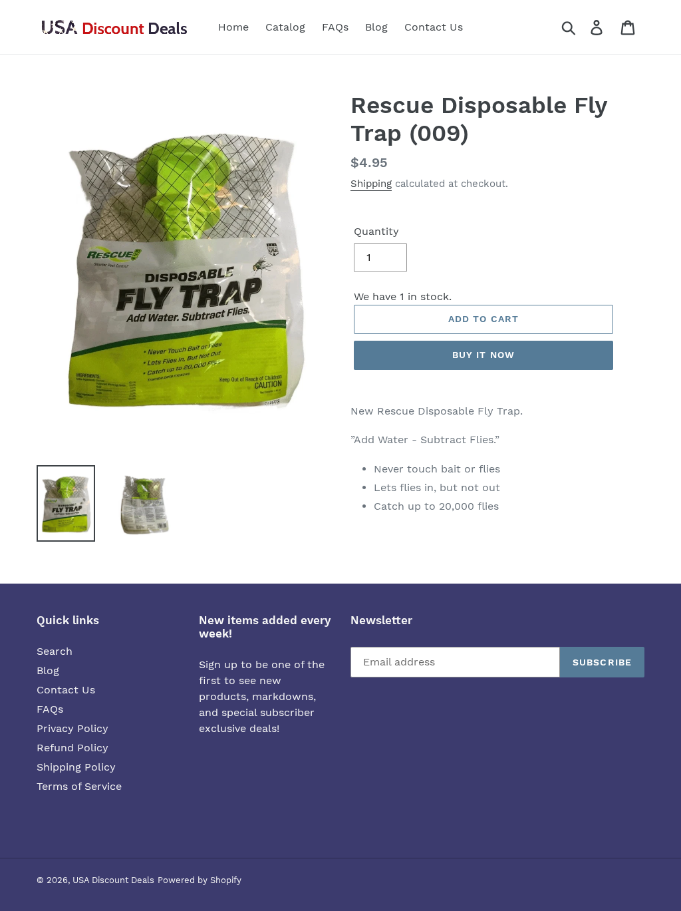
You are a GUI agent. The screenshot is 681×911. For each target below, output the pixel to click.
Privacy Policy (72, 728)
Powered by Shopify (199, 880)
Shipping (371, 184)
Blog (48, 670)
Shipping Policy (76, 767)
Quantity (376, 231)
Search (54, 651)
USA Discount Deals (113, 880)
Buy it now (483, 354)
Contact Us (66, 689)
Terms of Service (79, 786)
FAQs (50, 709)
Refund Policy (72, 747)
